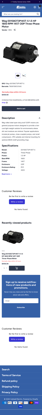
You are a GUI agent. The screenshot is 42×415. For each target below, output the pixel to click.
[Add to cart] (17, 268)
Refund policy (10, 380)
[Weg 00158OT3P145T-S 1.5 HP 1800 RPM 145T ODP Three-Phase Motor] (13, 237)
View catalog (3, 7)
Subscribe (21, 307)
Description (8, 117)
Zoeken (37, 14)
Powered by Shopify (30, 399)
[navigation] (2, 1)
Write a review (17, 202)
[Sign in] (35, 7)
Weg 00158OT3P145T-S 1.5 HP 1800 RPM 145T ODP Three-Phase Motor (12, 256)
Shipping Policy (10, 386)
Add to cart (21, 108)
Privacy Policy (10, 392)
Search (6, 369)
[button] (7, 266)
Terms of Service (11, 375)
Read (6, 174)
